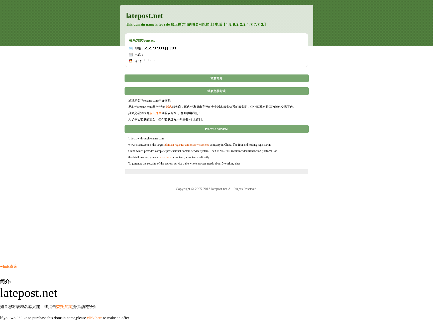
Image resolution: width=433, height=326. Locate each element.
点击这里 (155, 113)
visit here (165, 157)
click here (94, 318)
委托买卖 (64, 306)
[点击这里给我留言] (151, 61)
